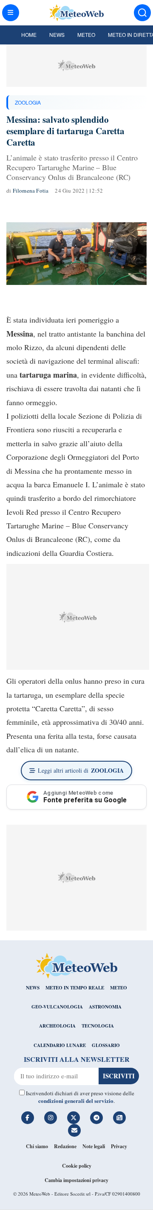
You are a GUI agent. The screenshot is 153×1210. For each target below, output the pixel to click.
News (57, 34)
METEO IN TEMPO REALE (74, 987)
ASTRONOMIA (105, 1006)
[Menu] (10, 12)
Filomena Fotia (31, 190)
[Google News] (119, 1117)
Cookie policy (76, 1165)
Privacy (119, 1146)
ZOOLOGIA (28, 102)
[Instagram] (50, 1117)
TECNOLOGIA (98, 1025)
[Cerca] (142, 12)
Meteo (86, 34)
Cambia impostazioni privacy (76, 1180)
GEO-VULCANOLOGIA (57, 1006)
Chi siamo (37, 1146)
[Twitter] (73, 1117)
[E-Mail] (74, 1130)
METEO (118, 987)
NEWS (33, 987)
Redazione (65, 1146)
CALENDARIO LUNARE (60, 1045)
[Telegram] (96, 1117)
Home (29, 34)
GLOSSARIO (106, 1045)
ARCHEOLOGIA (57, 1025)
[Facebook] (27, 1117)
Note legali (93, 1146)
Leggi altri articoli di (81, 770)
